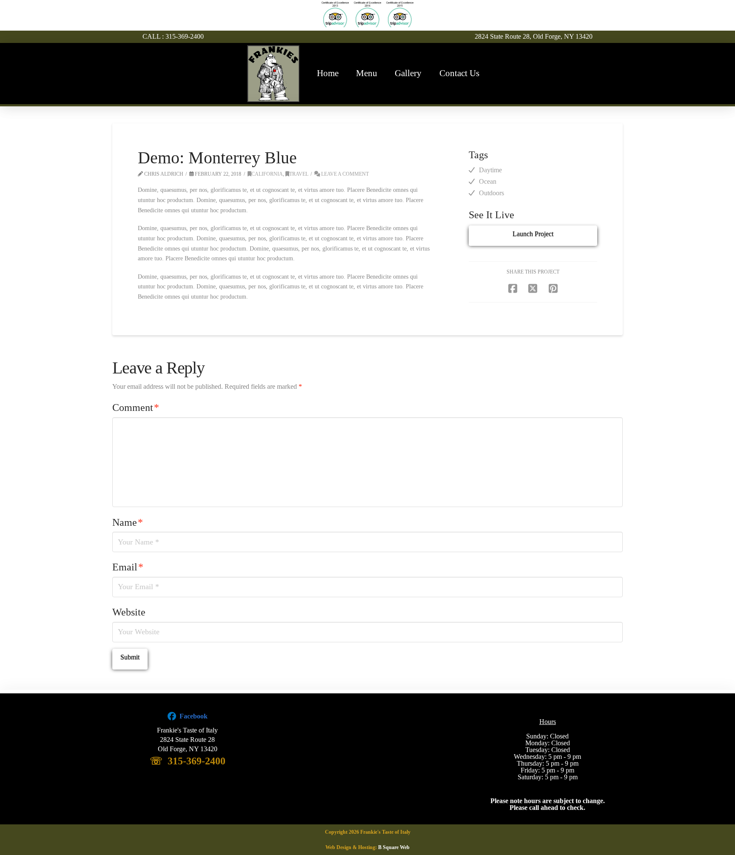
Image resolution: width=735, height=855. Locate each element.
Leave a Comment (344, 174)
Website (128, 612)
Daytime (490, 170)
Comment (135, 407)
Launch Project (533, 233)
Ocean (487, 181)
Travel (298, 174)
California (267, 174)
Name (127, 522)
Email (127, 567)
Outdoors (491, 193)
